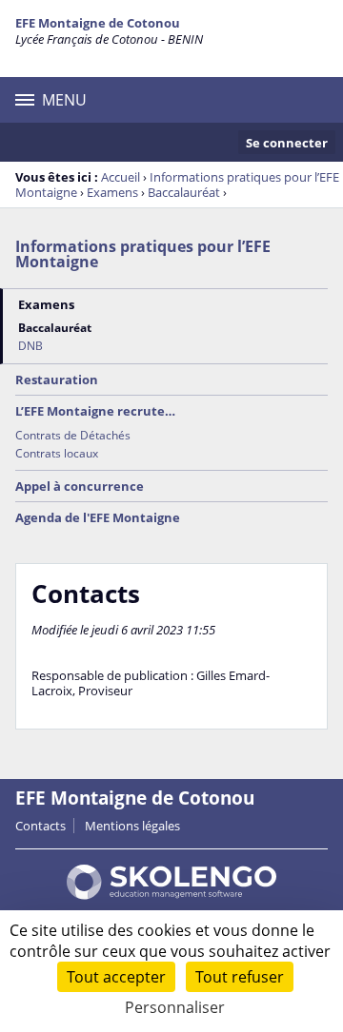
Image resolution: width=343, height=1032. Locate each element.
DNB (30, 346)
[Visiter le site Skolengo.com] (171, 895)
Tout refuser (239, 976)
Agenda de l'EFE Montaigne (97, 517)
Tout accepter (116, 976)
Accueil (120, 176)
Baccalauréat (184, 192)
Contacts (40, 825)
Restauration (56, 379)
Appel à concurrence (79, 486)
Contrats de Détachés (73, 435)
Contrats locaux (56, 453)
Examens (112, 192)
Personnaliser (175, 1007)
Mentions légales (132, 825)
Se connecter (287, 142)
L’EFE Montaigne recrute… (95, 410)
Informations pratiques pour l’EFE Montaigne (143, 254)
